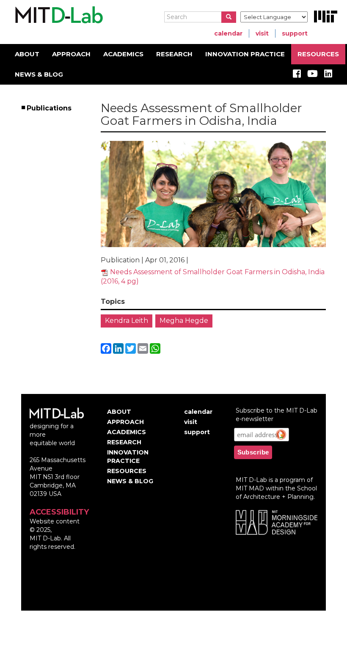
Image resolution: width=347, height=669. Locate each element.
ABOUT (27, 54)
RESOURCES (318, 54)
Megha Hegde (184, 321)
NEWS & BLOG (39, 74)
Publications (50, 108)
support (295, 33)
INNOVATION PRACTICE (245, 54)
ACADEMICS (123, 54)
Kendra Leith (126, 321)
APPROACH (71, 54)
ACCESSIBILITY (59, 512)
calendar (228, 33)
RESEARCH (174, 54)
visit (262, 33)
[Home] (57, 15)
